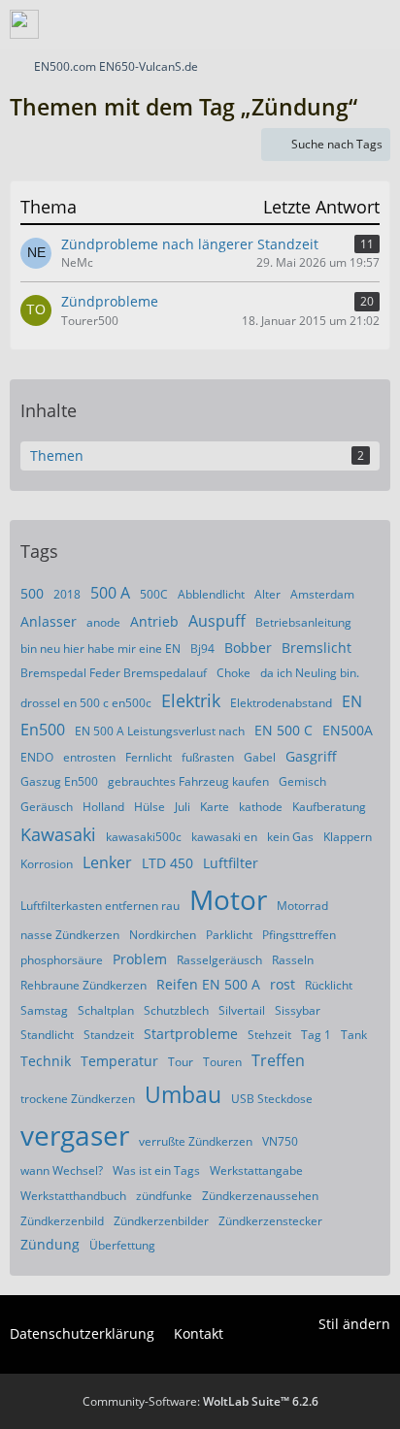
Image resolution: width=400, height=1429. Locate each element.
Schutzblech (176, 1010)
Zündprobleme (109, 301)
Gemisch (302, 781)
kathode (261, 806)
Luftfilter (230, 863)
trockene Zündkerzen (77, 1098)
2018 (67, 594)
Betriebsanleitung (303, 622)
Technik (45, 1061)
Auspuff (217, 621)
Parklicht (229, 934)
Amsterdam (322, 594)
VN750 (280, 1141)
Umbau (183, 1094)
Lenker (107, 862)
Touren (222, 1062)
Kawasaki (58, 834)
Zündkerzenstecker (270, 1221)
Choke (233, 673)
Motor (228, 899)
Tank (354, 1034)
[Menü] (374, 24)
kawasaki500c (144, 836)
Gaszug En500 (59, 781)
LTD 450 (167, 863)
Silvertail (241, 1010)
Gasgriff (311, 756)
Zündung (50, 1244)
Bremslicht (316, 647)
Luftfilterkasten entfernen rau (100, 905)
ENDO (36, 757)
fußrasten (208, 757)
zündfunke (164, 1195)
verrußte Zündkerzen (195, 1141)
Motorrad (302, 905)
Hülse (149, 806)
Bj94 (202, 648)
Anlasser (48, 621)
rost (282, 984)
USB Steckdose (272, 1098)
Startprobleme (191, 1033)
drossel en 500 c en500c (85, 703)
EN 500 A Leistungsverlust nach (160, 731)
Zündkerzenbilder (161, 1221)
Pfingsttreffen (299, 934)
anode (103, 622)
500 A (110, 592)
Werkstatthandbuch (73, 1195)
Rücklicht (328, 985)
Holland (103, 806)
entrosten (89, 757)
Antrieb (154, 621)
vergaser (74, 1135)
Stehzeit (269, 1034)
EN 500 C (283, 730)
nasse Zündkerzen (69, 934)
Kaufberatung (329, 806)
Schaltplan (106, 1010)
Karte (214, 806)
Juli (182, 806)
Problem (140, 959)
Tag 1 (316, 1034)
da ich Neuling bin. (309, 673)
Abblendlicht (211, 594)
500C (154, 594)
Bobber (248, 647)
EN (352, 701)
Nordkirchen (162, 934)
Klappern (347, 836)
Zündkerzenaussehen (260, 1195)
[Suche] (277, 24)
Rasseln (293, 960)
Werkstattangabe (256, 1170)
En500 (42, 729)
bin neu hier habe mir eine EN (100, 648)
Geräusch (46, 806)
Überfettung (122, 1245)
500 (32, 593)
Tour (180, 1062)
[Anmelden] (326, 24)
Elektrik (190, 700)
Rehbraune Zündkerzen (83, 985)
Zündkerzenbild (62, 1221)
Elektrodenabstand (281, 703)
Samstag (44, 1010)
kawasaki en (224, 836)
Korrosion (46, 864)
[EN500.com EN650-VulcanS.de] (24, 24)
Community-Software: (200, 1401)
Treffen (278, 1060)
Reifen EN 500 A (208, 984)
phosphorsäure (61, 960)
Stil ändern (354, 1324)
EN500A (347, 730)
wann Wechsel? (61, 1170)
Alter (267, 594)
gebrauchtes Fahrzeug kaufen (188, 781)
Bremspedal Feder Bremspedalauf (113, 673)
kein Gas (290, 836)
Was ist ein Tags (156, 1170)
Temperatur (119, 1061)
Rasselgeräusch (219, 960)
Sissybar (297, 1010)
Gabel (260, 757)
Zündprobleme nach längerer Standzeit (189, 244)
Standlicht (47, 1034)
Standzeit (108, 1034)
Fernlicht (148, 757)
